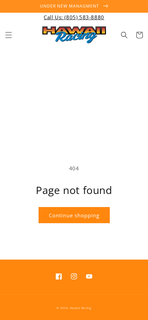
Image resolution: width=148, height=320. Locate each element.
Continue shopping (74, 215)
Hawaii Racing (81, 308)
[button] (8, 35)
